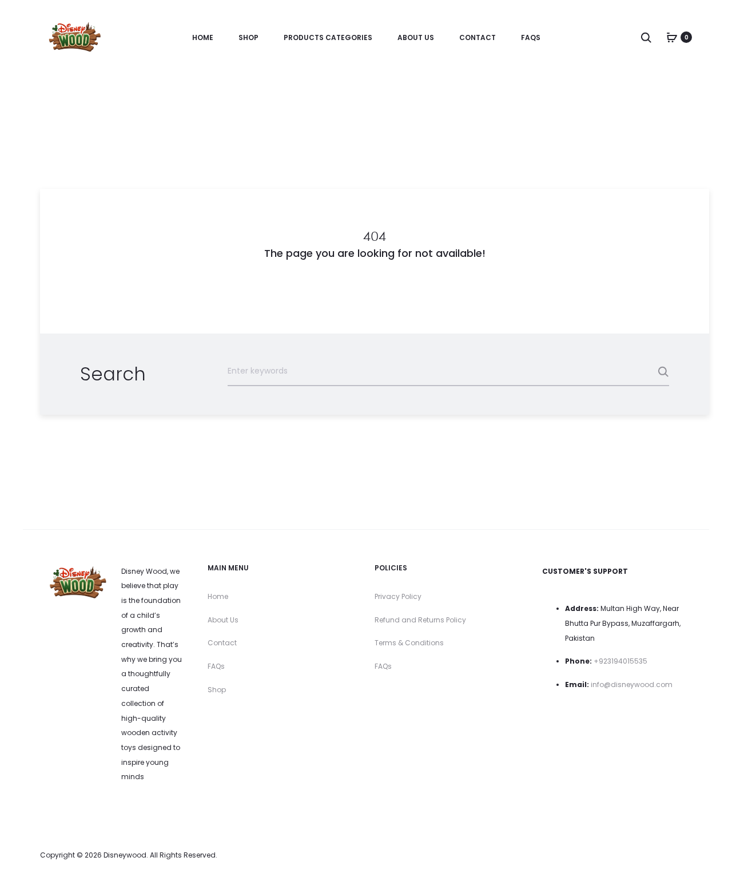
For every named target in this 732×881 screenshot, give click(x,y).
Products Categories (328, 37)
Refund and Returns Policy (420, 620)
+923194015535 (620, 661)
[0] (672, 37)
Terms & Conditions (409, 643)
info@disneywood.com (632, 684)
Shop (248, 37)
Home (202, 37)
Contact (477, 37)
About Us (415, 37)
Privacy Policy (398, 596)
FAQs (530, 37)
